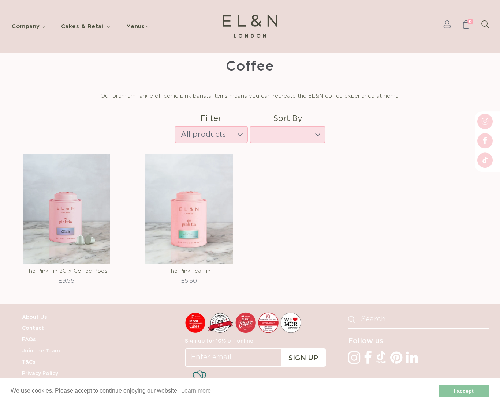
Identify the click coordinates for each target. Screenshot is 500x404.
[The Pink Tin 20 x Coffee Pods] (66, 209)
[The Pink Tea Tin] (189, 209)
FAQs (29, 339)
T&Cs (28, 362)
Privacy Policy (40, 373)
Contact (33, 328)
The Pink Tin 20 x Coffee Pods (67, 271)
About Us (34, 317)
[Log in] (447, 26)
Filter (211, 118)
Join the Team (41, 351)
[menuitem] (30, 26)
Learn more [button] (196, 391)
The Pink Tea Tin (189, 271)
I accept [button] (464, 391)
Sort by (287, 118)
